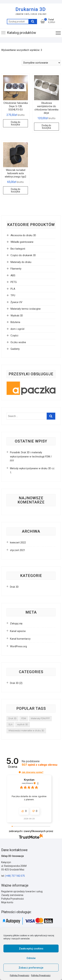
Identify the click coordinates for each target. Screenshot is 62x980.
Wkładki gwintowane (22, 241)
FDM (23, 718)
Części (14, 335)
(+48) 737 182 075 (15, 875)
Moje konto (7, 902)
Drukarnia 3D (31, 9)
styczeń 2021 (17, 550)
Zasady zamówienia (12, 895)
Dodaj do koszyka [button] (15, 123)
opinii (39, 764)
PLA (13, 288)
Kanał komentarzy (20, 638)
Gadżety (15, 348)
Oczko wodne (18, 342)
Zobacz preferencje (31, 967)
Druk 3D (14, 586)
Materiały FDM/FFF (40, 718)
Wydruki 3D (17, 315)
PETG (14, 282)
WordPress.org (18, 646)
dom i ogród (17, 328)
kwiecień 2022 (18, 542)
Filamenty (16, 268)
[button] (20, 772)
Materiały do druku (21, 262)
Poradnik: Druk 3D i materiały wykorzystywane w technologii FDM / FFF (31, 456)
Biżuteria (15, 322)
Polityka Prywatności (19, 975)
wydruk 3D (22, 724)
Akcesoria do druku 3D (23, 235)
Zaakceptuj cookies (31, 948)
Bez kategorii (18, 248)
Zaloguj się (16, 623)
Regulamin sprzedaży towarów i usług (22, 891)
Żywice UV (16, 302)
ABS (13, 275)
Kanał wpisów (18, 631)
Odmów (31, 958)
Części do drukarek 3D (23, 255)
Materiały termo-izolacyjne (26, 308)
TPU (13, 295)
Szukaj (32, 21)
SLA (10, 724)
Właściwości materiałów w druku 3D (26, 730)
